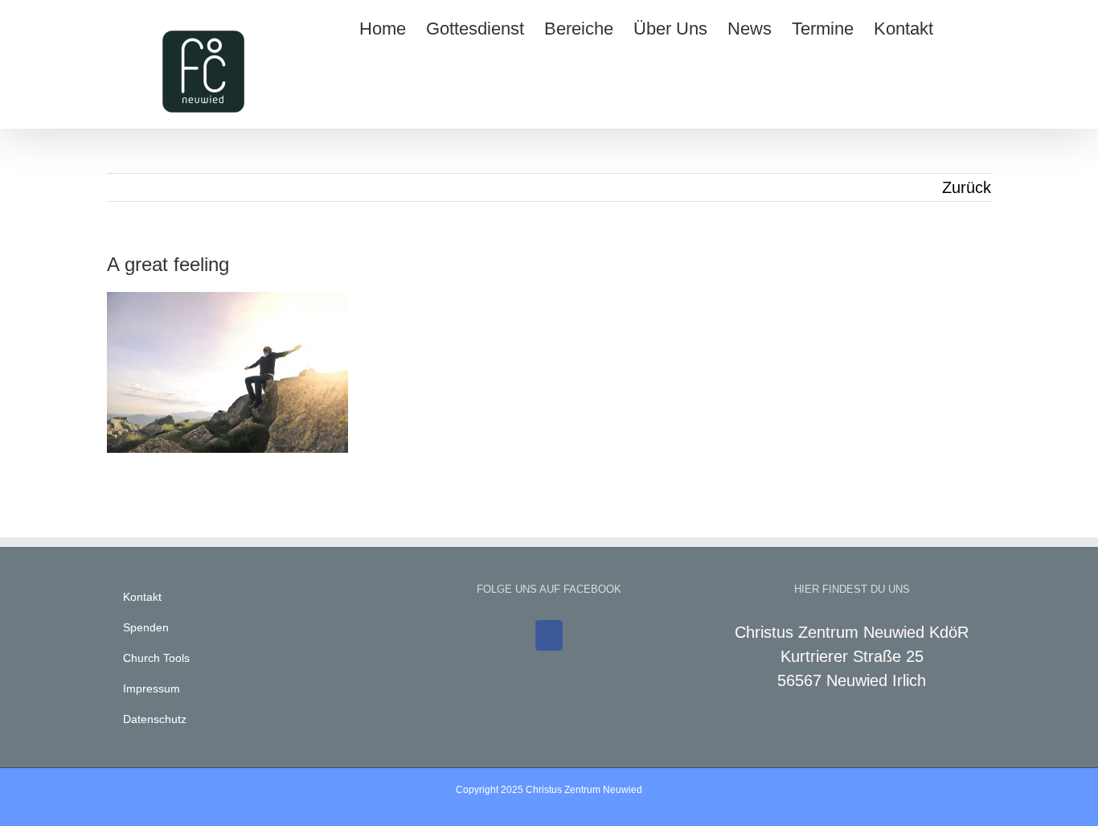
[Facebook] (549, 635)
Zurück (966, 187)
